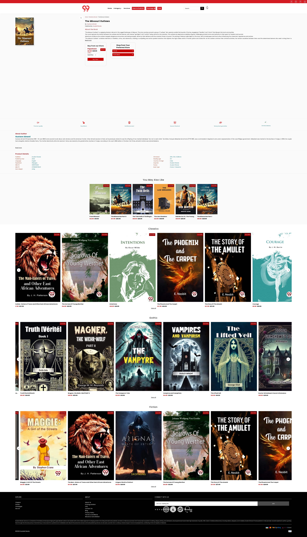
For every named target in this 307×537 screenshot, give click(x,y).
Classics (153, 228)
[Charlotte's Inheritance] (135, 356)
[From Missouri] (100, 199)
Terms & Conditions (91, 515)
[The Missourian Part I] (207, 199)
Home (86, 17)
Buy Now (95, 59)
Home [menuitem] (110, 8)
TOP (304, 534)
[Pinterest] (300, 1)
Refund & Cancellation (92, 517)
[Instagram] (296, 1)
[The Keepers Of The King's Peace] (87, 267)
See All (17, 508)
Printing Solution (90, 504)
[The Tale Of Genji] (277, 267)
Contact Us (88, 508)
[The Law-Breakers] (164, 199)
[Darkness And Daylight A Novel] (277, 356)
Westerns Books (93, 17)
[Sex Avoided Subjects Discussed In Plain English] (182, 267)
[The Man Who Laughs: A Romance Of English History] (134, 267)
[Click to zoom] (81, 18)
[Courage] (39, 267)
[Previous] (19, 270)
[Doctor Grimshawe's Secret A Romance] (39, 356)
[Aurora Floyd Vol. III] (230, 356)
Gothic (153, 317)
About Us (88, 502)
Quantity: (91, 55)
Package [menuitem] (150, 8)
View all (153, 308)
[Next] (288, 270)
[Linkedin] (305, 1)
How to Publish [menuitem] (138, 8)
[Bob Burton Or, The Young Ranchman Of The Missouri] (186, 199)
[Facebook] (291, 1)
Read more (88, 40)
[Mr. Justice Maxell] (231, 445)
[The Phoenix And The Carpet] (41, 445)
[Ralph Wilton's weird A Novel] (87, 356)
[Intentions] (184, 445)
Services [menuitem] (127, 8)
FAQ (86, 506)
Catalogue (18, 506)
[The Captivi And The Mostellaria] (230, 267)
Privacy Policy (89, 513)
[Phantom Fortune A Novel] (182, 356)
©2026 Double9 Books (22, 531)
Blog (86, 510)
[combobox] (193, 8)
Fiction (153, 407)
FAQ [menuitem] (159, 8)
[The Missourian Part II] (121, 199)
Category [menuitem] (117, 8)
